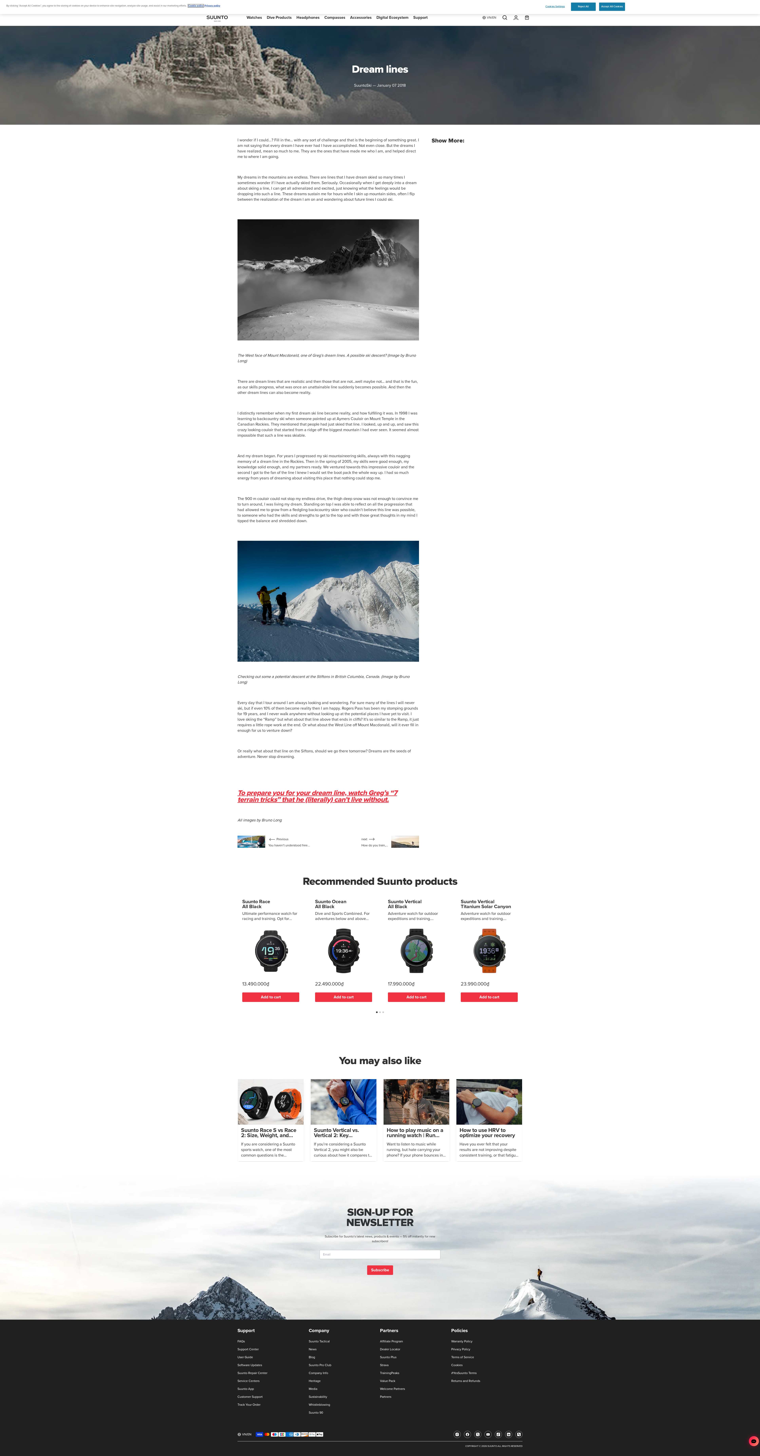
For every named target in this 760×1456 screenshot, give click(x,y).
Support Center (248, 1349)
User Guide (245, 1357)
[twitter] (477, 1434)
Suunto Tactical (319, 1341)
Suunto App (246, 1388)
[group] (271, 1120)
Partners (385, 1396)
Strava (384, 1365)
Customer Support (250, 1396)
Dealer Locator (390, 1349)
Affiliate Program (391, 1341)
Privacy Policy (460, 1349)
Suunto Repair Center (252, 1373)
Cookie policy (195, 6)
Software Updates (250, 1365)
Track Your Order (249, 1404)
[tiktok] (498, 1434)
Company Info (318, 1373)
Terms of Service (462, 1357)
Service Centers (248, 1381)
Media (313, 1388)
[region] (380, 7)
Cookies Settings (555, 6)
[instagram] (457, 1434)
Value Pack (387, 1381)
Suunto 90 (316, 1412)
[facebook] (467, 1434)
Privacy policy (212, 6)
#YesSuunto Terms (464, 1373)
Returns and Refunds (465, 1381)
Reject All (583, 6)
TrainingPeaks (389, 1373)
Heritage (315, 1381)
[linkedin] (508, 1434)
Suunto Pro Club (320, 1365)
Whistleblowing (319, 1404)
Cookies (457, 1365)
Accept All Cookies (612, 6)
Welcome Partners (392, 1388)
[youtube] (488, 1434)
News (312, 1349)
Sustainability (318, 1396)
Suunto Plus (388, 1357)
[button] (377, 1012)
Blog (312, 1357)
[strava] (518, 1434)
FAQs (241, 1341)
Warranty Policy (461, 1341)
